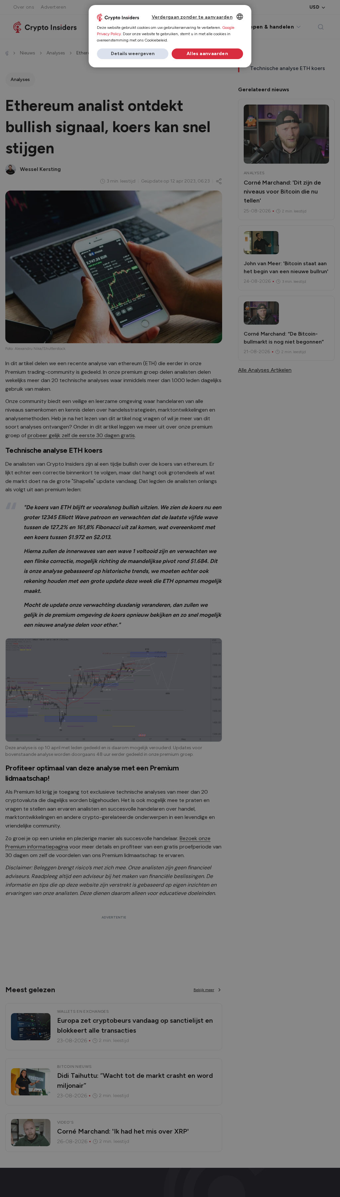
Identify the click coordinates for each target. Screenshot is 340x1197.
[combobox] (239, 16)
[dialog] (170, 36)
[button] (132, 53)
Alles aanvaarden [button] (207, 53)
